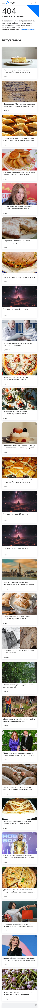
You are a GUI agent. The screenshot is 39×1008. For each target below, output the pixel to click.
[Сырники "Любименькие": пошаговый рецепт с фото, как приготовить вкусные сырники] (19, 165)
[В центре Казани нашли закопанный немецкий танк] (19, 643)
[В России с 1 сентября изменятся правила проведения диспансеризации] (19, 336)
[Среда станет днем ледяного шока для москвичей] (19, 678)
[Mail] (7, 2)
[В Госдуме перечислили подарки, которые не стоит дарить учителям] (19, 917)
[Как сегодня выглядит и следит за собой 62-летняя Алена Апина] (19, 199)
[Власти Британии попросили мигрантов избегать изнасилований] (19, 575)
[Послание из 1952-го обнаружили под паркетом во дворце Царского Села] (19, 97)
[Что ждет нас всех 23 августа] (19, 541)
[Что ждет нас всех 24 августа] (19, 302)
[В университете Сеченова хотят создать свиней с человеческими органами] (19, 780)
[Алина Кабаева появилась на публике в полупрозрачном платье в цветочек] (19, 951)
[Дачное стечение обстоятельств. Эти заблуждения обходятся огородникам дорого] (19, 712)
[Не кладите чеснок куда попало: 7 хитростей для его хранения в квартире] (19, 985)
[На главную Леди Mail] (12, 2)
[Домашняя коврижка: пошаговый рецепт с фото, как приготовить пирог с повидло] (19, 814)
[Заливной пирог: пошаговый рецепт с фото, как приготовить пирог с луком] (19, 268)
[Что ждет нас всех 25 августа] (19, 507)
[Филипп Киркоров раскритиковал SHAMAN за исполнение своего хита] (19, 848)
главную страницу (27, 29)
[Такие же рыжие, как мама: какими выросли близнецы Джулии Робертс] (19, 746)
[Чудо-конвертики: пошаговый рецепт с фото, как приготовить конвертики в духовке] (19, 131)
